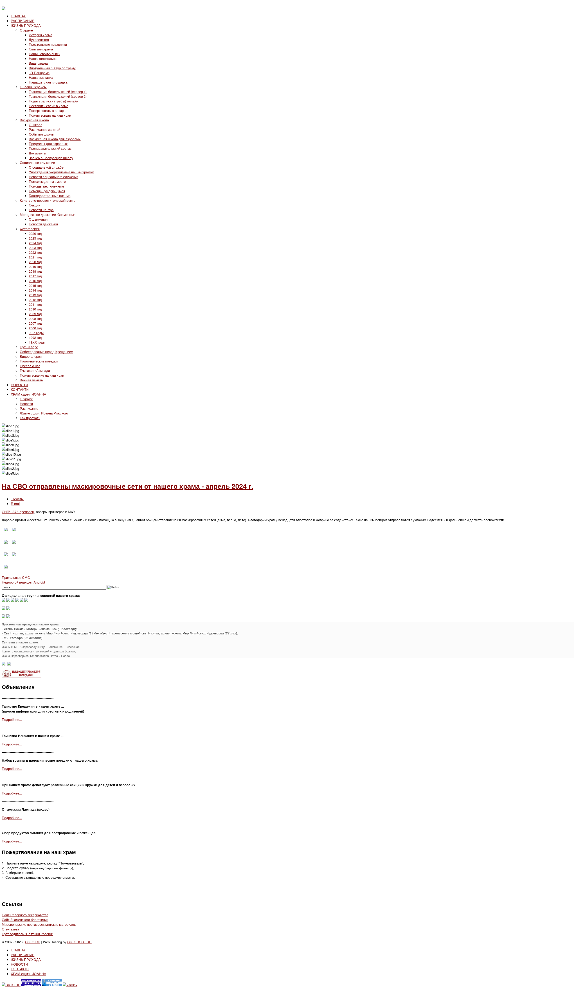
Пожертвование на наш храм (42, 375)
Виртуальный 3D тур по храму (52, 68)
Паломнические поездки (39, 361)
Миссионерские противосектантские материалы (39, 924)
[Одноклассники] (12, 600)
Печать (17, 498)
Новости (26, 403)
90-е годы (36, 332)
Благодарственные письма (49, 195)
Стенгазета (10, 929)
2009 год (35, 313)
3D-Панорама (39, 72)
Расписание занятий (44, 129)
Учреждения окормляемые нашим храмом (61, 172)
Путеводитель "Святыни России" (27, 933)
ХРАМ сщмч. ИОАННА (28, 394)
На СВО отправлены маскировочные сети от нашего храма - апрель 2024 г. (127, 486)
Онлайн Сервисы (33, 86)
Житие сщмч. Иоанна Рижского (44, 413)
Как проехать (30, 417)
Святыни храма (41, 49)
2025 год (35, 238)
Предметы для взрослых (48, 143)
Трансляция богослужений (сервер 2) (58, 96)
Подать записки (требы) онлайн (53, 101)
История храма (40, 34)
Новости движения (43, 224)
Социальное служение (37, 162)
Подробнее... (12, 719)
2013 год (35, 294)
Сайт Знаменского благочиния (25, 919)
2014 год (35, 290)
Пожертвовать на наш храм (50, 115)
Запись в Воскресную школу (51, 157)
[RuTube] (17, 600)
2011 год (35, 304)
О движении (38, 219)
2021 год (35, 257)
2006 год (35, 328)
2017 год (35, 276)
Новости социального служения (53, 176)
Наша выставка (41, 77)
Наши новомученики (44, 53)
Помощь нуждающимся (47, 190)
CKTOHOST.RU (79, 941)
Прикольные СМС (16, 577)
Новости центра (41, 209)
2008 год (35, 318)
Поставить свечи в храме (48, 105)
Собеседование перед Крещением (46, 351)
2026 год (35, 233)
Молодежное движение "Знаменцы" (47, 214)
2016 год (35, 280)
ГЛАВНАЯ (18, 16)
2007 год (35, 323)
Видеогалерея (31, 356)
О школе (35, 124)
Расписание (29, 408)
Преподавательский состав (50, 148)
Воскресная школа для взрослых (55, 138)
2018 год (35, 271)
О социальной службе (46, 167)
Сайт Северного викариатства (25, 914)
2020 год (35, 261)
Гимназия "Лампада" (35, 370)
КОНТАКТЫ (20, 389)
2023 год (35, 247)
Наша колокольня (42, 58)
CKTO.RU (32, 941)
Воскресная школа (34, 120)
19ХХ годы (37, 342)
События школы (41, 134)
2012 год (35, 299)
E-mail (15, 503)
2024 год (35, 242)
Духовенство (39, 39)
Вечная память (31, 380)
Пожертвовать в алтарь (47, 110)
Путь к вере (29, 346)
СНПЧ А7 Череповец (18, 511)
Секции (34, 205)
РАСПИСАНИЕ (22, 20)
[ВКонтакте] (8, 600)
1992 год (35, 337)
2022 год (35, 252)
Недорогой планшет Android (23, 582)
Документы (37, 153)
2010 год (35, 309)
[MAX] (3, 600)
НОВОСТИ (19, 384)
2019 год (35, 266)
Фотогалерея (30, 228)
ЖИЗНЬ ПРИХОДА (26, 25)
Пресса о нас (30, 365)
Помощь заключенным (46, 186)
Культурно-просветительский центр (47, 200)
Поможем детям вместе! (48, 181)
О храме (26, 30)
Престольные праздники (48, 44)
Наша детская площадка (48, 82)
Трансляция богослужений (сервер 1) (58, 91)
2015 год (35, 285)
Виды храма (38, 63)
